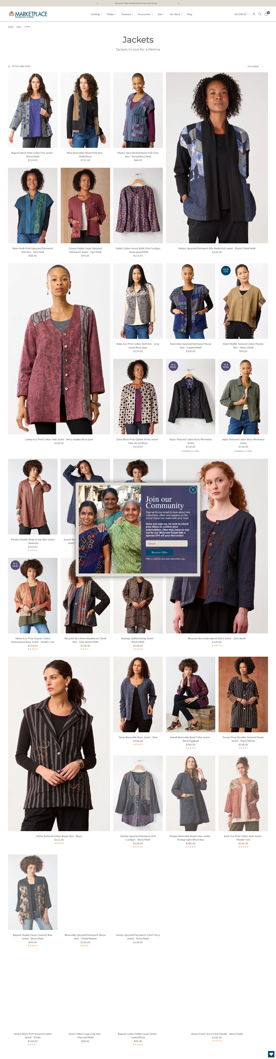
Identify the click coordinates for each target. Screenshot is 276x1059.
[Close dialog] (193, 490)
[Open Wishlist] (271, 1054)
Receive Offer (160, 552)
